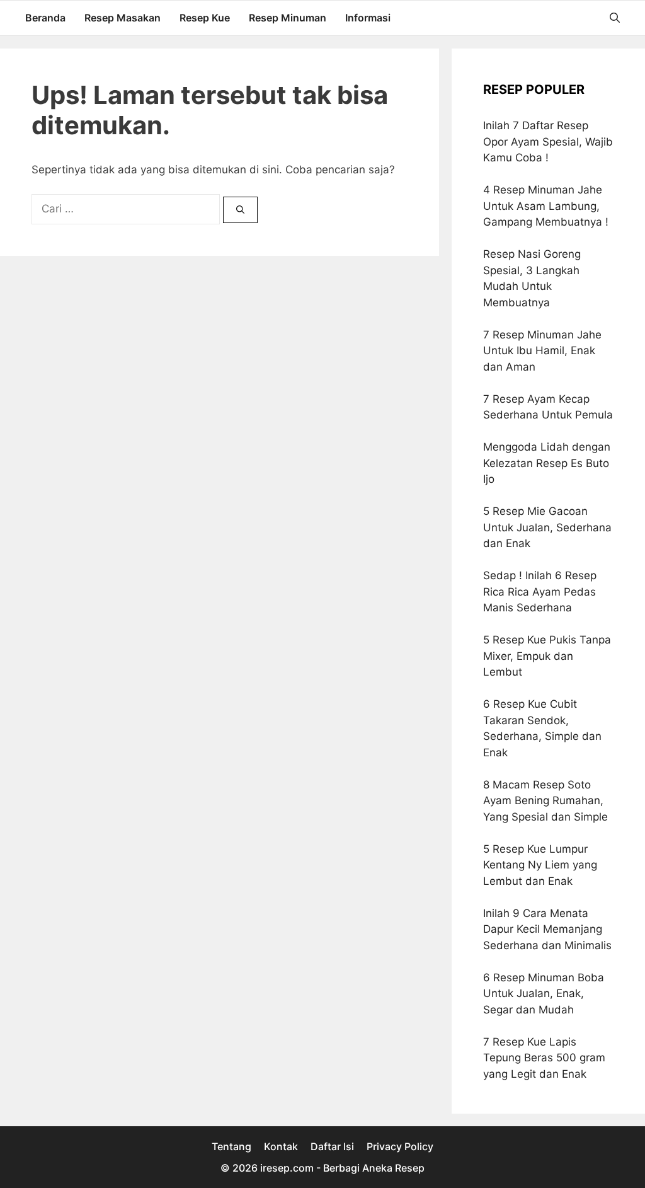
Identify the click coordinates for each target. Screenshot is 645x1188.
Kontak (281, 1146)
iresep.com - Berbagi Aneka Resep (342, 1168)
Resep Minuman (287, 17)
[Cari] (240, 210)
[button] (614, 18)
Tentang (231, 1146)
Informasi (368, 17)
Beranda (45, 17)
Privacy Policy (400, 1146)
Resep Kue (205, 17)
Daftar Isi (332, 1146)
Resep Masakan (122, 17)
